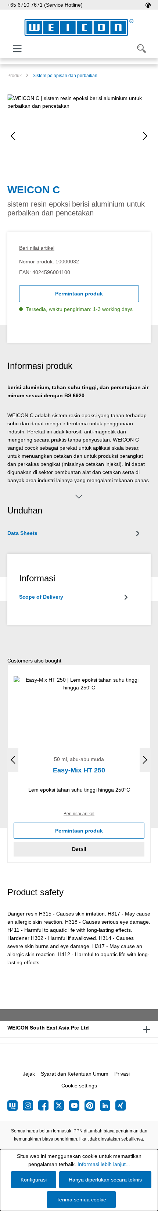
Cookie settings (79, 1086)
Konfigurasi (34, 1180)
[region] (79, 135)
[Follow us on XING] (120, 1105)
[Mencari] (141, 48)
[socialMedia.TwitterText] (61, 1105)
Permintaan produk (79, 294)
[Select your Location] (148, 5)
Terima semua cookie (81, 1200)
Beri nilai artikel (36, 248)
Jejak (29, 1074)
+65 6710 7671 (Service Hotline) (45, 5)
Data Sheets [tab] (22, 533)
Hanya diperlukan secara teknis (105, 1180)
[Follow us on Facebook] (46, 1105)
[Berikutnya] (145, 136)
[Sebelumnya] (12, 136)
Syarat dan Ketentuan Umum (74, 1074)
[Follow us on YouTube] (77, 1105)
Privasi (122, 1074)
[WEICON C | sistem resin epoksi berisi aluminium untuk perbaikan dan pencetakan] (79, 135)
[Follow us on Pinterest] (92, 1105)
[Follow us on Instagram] (30, 1105)
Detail (79, 849)
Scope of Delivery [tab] (41, 597)
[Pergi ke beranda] (79, 27)
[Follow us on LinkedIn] (107, 1105)
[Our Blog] (15, 1105)
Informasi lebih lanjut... (104, 1164)
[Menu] (17, 48)
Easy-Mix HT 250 (79, 770)
